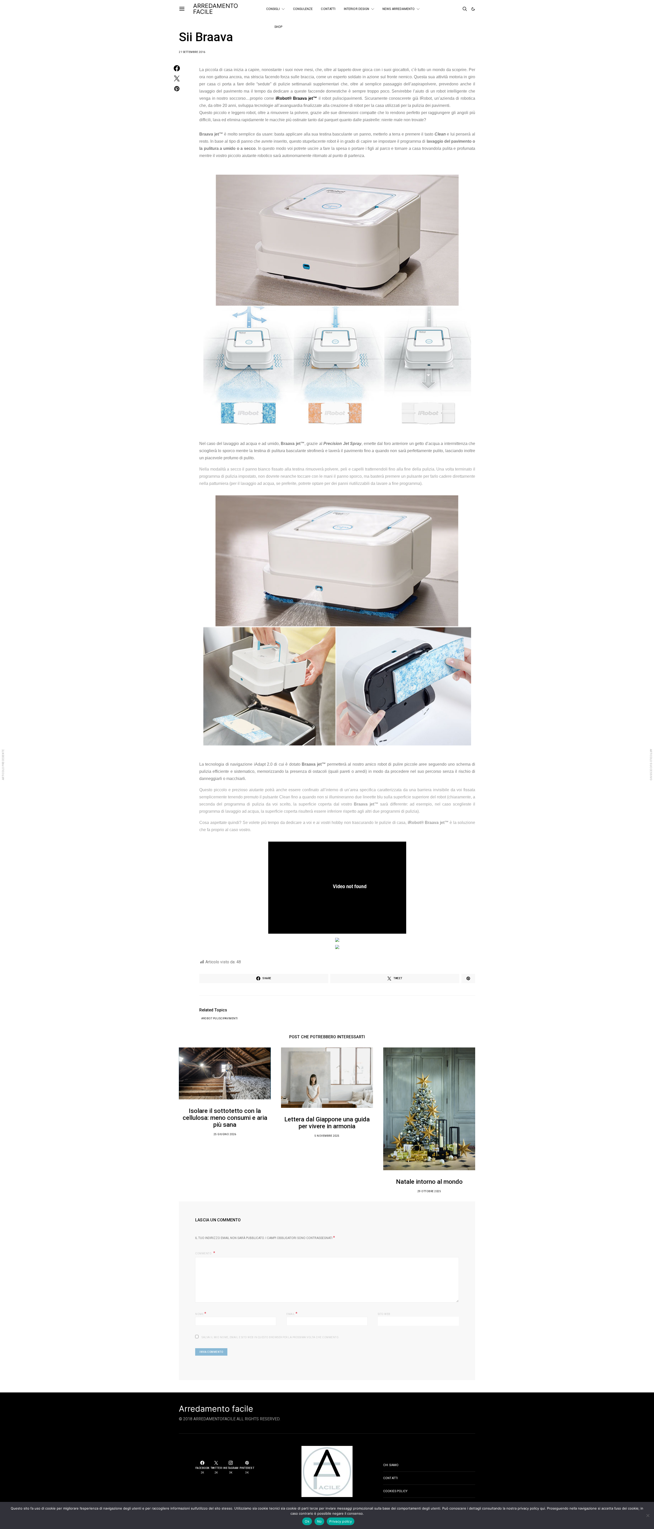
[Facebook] (443, 7)
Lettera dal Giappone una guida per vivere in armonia (327, 1123)
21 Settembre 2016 (192, 52)
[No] (647, 1515)
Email (292, 1313)
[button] (473, 9)
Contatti (328, 9)
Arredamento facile (216, 1409)
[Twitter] (450, 7)
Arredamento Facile (215, 8)
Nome (200, 1313)
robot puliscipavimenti (220, 1018)
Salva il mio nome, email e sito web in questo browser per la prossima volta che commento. (271, 1337)
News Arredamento (398, 9)
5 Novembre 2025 (327, 1135)
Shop (278, 27)
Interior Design (356, 9)
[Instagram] (443, 11)
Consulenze (303, 9)
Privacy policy (340, 1521)
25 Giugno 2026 (225, 1134)
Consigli (273, 9)
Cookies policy (395, 1491)
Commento (203, 1253)
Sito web (384, 1314)
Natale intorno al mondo (429, 1181)
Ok (307, 1521)
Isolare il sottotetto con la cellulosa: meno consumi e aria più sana (225, 1117)
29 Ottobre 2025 (429, 1191)
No (319, 1521)
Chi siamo (391, 1465)
